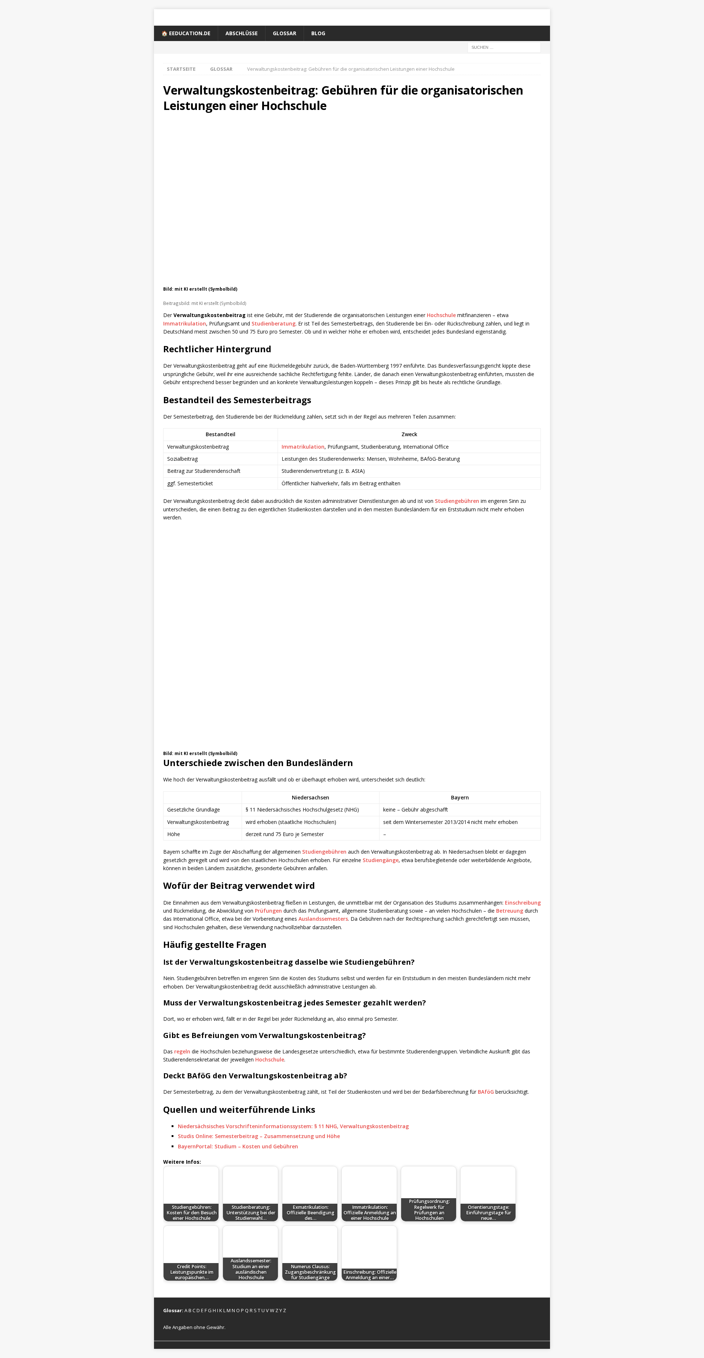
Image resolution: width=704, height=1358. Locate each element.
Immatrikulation (184, 323)
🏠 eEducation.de (185, 33)
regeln (182, 1051)
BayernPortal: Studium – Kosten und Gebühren (238, 1146)
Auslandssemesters (323, 918)
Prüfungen (268, 910)
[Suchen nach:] (504, 47)
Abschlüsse (241, 33)
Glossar (284, 33)
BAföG (486, 1091)
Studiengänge (381, 860)
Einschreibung (523, 902)
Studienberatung (274, 323)
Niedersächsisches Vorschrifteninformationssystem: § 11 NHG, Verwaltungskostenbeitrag (293, 1126)
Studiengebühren (457, 500)
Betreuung (509, 910)
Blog (318, 33)
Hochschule (441, 315)
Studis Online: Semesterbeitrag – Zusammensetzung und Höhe (259, 1136)
